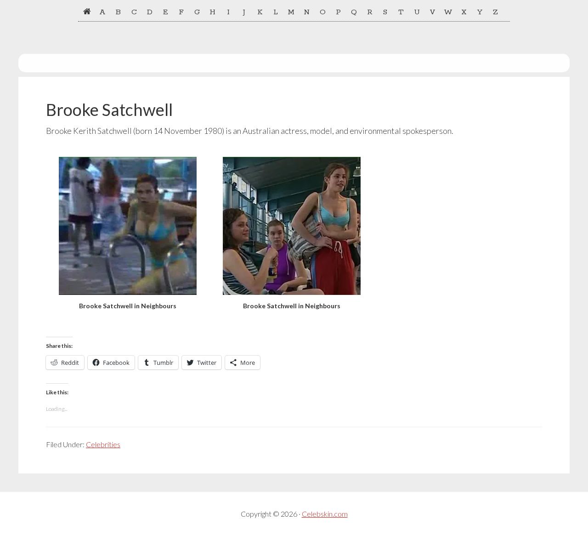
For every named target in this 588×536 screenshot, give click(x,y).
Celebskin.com (325, 513)
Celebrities (103, 444)
